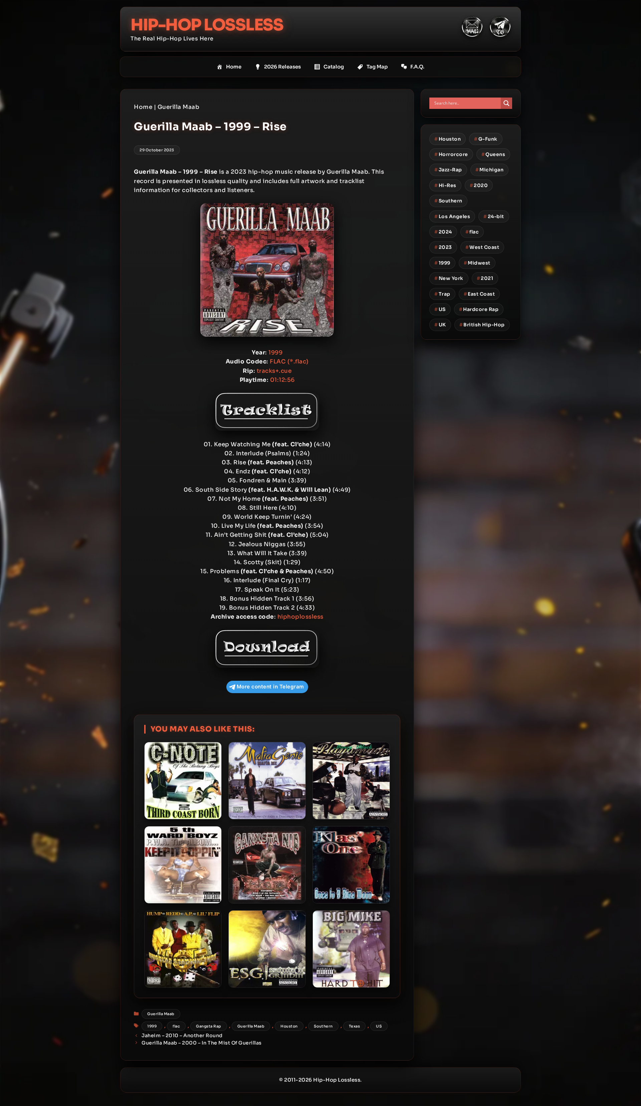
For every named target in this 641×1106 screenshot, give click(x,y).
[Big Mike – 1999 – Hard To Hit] (351, 949)
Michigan (489, 170)
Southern (323, 1026)
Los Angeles (452, 216)
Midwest (477, 263)
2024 (443, 232)
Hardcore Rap (479, 309)
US (379, 1026)
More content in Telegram (270, 686)
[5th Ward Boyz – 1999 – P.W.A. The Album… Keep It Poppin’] (183, 865)
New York (448, 278)
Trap (442, 294)
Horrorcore (451, 154)
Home (233, 66)
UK (440, 325)
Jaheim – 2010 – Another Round (182, 1036)
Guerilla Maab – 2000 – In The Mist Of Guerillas (202, 1043)
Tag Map (377, 66)
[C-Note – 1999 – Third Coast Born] (183, 780)
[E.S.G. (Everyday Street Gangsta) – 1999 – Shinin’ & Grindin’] (267, 949)
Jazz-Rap (448, 170)
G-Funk (485, 139)
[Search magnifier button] (506, 103)
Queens (493, 154)
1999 (152, 1026)
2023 (443, 247)
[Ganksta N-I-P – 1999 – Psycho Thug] (267, 865)
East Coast (479, 294)
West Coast (482, 247)
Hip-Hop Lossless (207, 25)
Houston (289, 1026)
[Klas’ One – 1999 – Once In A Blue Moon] (351, 865)
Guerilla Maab (179, 107)
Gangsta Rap (208, 1026)
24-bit (493, 216)
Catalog (334, 66)
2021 (485, 278)
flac (176, 1026)
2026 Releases (282, 66)
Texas (354, 1026)
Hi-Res (445, 185)
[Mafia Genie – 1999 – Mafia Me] (267, 780)
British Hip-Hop (482, 325)
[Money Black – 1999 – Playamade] (351, 780)
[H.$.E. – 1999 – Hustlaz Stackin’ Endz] (183, 949)
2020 (479, 185)
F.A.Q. (417, 66)
